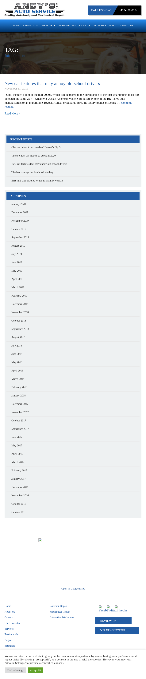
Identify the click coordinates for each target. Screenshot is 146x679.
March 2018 (17, 379)
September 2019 (20, 237)
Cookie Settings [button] (15, 670)
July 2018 (16, 345)
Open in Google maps (73, 588)
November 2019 (20, 220)
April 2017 (17, 453)
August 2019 (18, 245)
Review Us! (108, 620)
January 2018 (18, 395)
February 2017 (19, 470)
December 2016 (19, 487)
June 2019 (16, 262)
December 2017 (19, 404)
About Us (29, 25)
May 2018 (16, 362)
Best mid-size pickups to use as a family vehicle (37, 180)
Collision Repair (58, 606)
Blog (112, 25)
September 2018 (20, 329)
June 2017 (16, 437)
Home (16, 25)
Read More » (12, 113)
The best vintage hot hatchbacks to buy (32, 172)
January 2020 (18, 204)
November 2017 (20, 412)
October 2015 (18, 512)
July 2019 (16, 254)
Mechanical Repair (60, 611)
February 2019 (19, 295)
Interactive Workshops (62, 617)
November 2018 (20, 312)
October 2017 (18, 420)
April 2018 (17, 370)
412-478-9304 (129, 10)
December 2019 (19, 212)
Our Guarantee (12, 623)
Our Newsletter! (112, 630)
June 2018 (16, 354)
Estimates (100, 25)
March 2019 (17, 287)
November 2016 (20, 495)
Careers (9, 617)
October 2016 (18, 503)
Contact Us (126, 25)
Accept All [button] (35, 670)
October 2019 (18, 229)
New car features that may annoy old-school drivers (52, 83)
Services (46, 25)
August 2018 (18, 337)
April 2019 (17, 279)
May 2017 (16, 445)
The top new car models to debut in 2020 (33, 155)
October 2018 (18, 320)
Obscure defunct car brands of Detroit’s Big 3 (35, 147)
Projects (84, 25)
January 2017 (18, 478)
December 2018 (19, 304)
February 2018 (19, 387)
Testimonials (67, 25)
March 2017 (17, 462)
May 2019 (16, 270)
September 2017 (20, 428)
